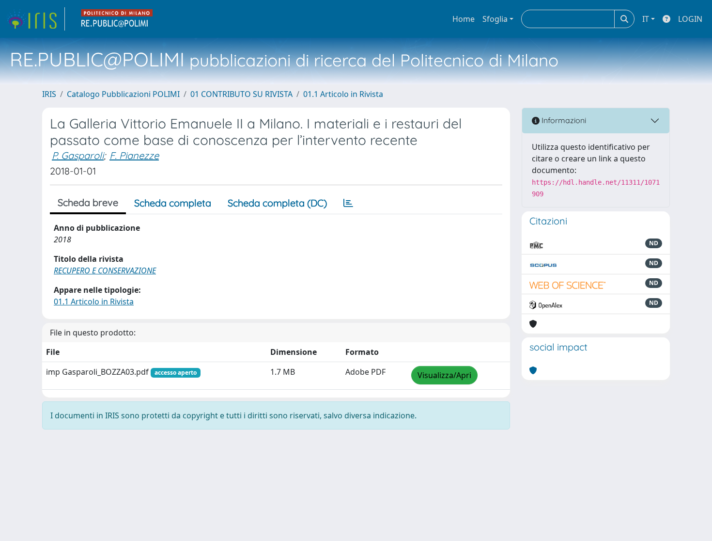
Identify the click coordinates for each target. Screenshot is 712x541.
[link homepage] (35, 19)
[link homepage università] (117, 19)
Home (463, 19)
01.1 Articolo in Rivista (343, 94)
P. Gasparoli (78, 155)
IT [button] (645, 19)
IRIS (49, 94)
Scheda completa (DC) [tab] (277, 203)
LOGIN (690, 19)
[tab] (348, 203)
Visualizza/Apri (444, 375)
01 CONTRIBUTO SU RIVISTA (241, 94)
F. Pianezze (134, 155)
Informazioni (563, 120)
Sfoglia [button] (495, 19)
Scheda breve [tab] (88, 202)
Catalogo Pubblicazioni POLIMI (123, 94)
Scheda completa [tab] (172, 203)
